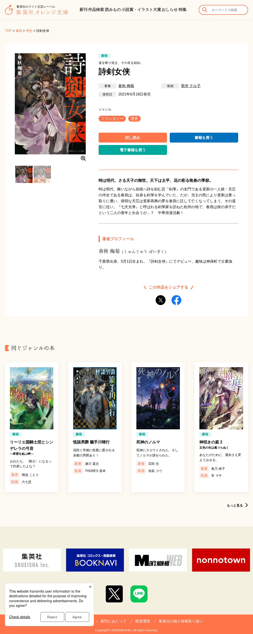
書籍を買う (204, 137)
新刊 (83, 9)
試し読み (132, 137)
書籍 (19, 31)
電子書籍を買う (133, 150)
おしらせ (170, 9)
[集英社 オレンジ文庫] (36, 12)
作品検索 (96, 9)
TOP (8, 31)
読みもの (113, 9)
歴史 (29, 31)
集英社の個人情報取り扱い (181, 621)
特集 (183, 9)
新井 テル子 (191, 86)
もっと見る (235, 505)
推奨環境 (142, 621)
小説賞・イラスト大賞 (141, 9)
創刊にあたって (113, 621)
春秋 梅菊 (126, 86)
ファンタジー (112, 118)
